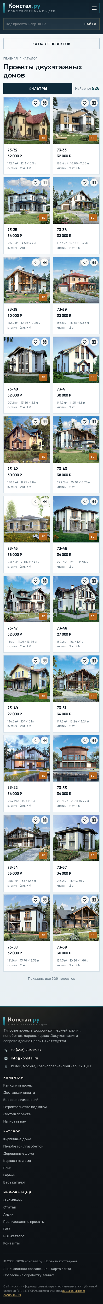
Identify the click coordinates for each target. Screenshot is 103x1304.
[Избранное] (36, 103)
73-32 (12, 150)
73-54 (12, 867)
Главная (10, 58)
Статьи (9, 1207)
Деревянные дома (18, 1153)
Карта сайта (61, 1269)
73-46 (62, 548)
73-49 (12, 708)
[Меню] (94, 8)
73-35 (12, 230)
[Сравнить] (44, 103)
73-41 (62, 389)
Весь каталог (14, 1182)
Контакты (11, 1243)
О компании (13, 1200)
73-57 (62, 867)
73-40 (12, 389)
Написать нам (14, 1121)
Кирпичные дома (17, 1139)
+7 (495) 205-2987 (26, 1049)
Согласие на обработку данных (28, 1275)
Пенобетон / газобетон (23, 1146)
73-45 (12, 548)
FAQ (6, 1228)
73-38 (12, 309)
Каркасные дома (17, 1160)
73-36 (62, 230)
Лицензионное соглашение (25, 1269)
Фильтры (38, 88)
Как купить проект (18, 1085)
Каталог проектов (51, 44)
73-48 (62, 628)
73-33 (62, 150)
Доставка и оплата (19, 1092)
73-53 (62, 788)
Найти (90, 24)
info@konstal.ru (24, 1058)
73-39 (62, 309)
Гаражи (9, 1175)
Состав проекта (17, 1114)
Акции (8, 1214)
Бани (7, 1168)
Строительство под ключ (25, 1107)
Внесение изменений (20, 1099)
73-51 (61, 708)
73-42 (12, 469)
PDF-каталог (13, 1236)
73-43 (62, 469)
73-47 (12, 628)
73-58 (12, 947)
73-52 (12, 787)
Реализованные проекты (24, 1221)
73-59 (62, 947)
